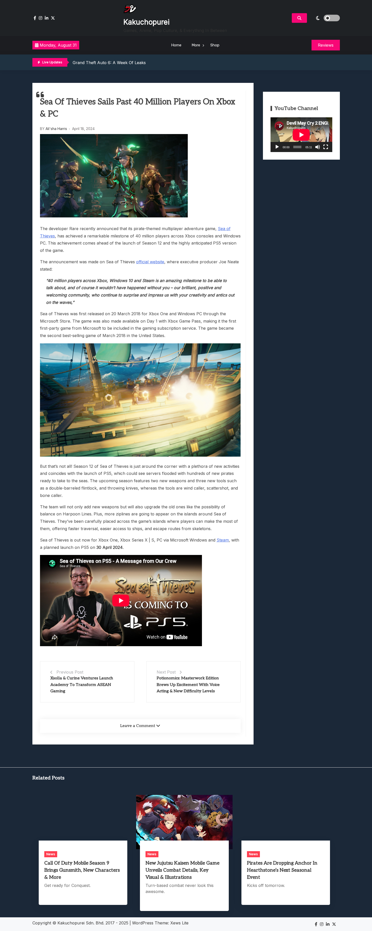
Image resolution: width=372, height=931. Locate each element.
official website (150, 261)
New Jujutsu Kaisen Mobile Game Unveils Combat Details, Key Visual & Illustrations (182, 870)
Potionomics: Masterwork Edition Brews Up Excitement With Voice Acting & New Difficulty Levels (188, 685)
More (196, 45)
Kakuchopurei (146, 22)
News (50, 854)
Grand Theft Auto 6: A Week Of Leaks (109, 62)
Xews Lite (179, 922)
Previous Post (69, 672)
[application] (301, 134)
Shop (214, 45)
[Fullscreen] (325, 147)
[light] (324, 18)
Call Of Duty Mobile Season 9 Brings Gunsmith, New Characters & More (82, 870)
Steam (223, 540)
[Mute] (317, 147)
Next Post (166, 672)
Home (176, 45)
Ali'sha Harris (56, 128)
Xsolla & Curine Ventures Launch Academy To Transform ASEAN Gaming (81, 685)
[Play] (277, 147)
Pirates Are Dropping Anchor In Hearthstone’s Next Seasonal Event (282, 870)
